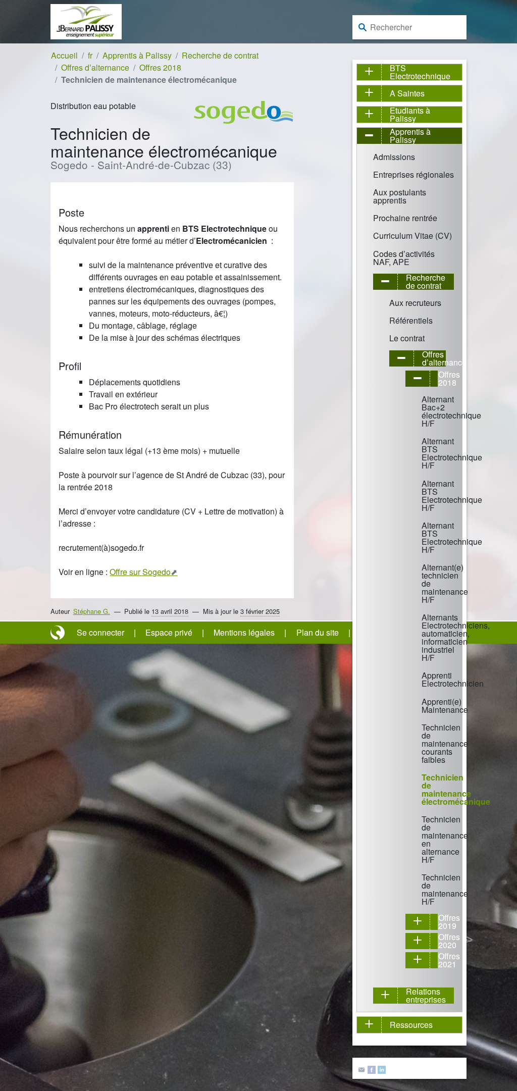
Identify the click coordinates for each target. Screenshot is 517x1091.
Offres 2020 (442, 941)
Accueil (64, 55)
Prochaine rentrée (405, 218)
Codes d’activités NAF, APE (404, 258)
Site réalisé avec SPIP (58, 633)
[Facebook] (372, 1068)
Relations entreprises (426, 996)
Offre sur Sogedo (140, 572)
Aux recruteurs (415, 302)
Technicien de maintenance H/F (426, 889)
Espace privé (168, 632)
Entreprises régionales (413, 174)
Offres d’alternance (95, 67)
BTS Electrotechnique (420, 72)
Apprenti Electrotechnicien (426, 679)
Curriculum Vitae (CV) (412, 235)
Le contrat (407, 338)
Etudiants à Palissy (410, 115)
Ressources (411, 1024)
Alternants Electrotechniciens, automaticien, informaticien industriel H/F (426, 637)
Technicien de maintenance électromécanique (426, 789)
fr (90, 55)
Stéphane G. (91, 611)
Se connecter (100, 632)
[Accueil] (86, 20)
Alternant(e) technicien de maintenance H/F (426, 583)
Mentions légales (244, 632)
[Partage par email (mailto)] (361, 1068)
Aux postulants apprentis (399, 196)
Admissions (394, 157)
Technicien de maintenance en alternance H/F (426, 839)
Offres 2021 (442, 960)
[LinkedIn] (382, 1068)
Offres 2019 (442, 922)
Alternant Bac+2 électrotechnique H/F (426, 411)
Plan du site (317, 632)
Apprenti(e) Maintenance (426, 705)
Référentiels (411, 320)
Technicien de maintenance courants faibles (426, 743)
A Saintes (407, 93)
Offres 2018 (160, 67)
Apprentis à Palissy (137, 55)
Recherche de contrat (220, 55)
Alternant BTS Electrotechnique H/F (426, 453)
